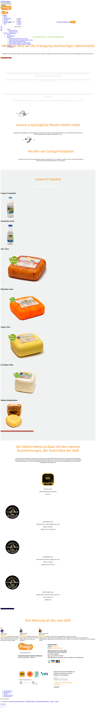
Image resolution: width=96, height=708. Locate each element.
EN (1, 29)
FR (1, 30)
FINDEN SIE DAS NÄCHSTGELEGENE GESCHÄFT (48, 186)
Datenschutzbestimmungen (42, 701)
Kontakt (56, 701)
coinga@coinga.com (57, 648)
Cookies (52, 701)
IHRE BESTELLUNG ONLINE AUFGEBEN (45, 187)
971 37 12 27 (55, 646)
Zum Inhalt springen (5, 1)
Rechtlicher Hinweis (30, 701)
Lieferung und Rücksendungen (17, 701)
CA (1, 27)
